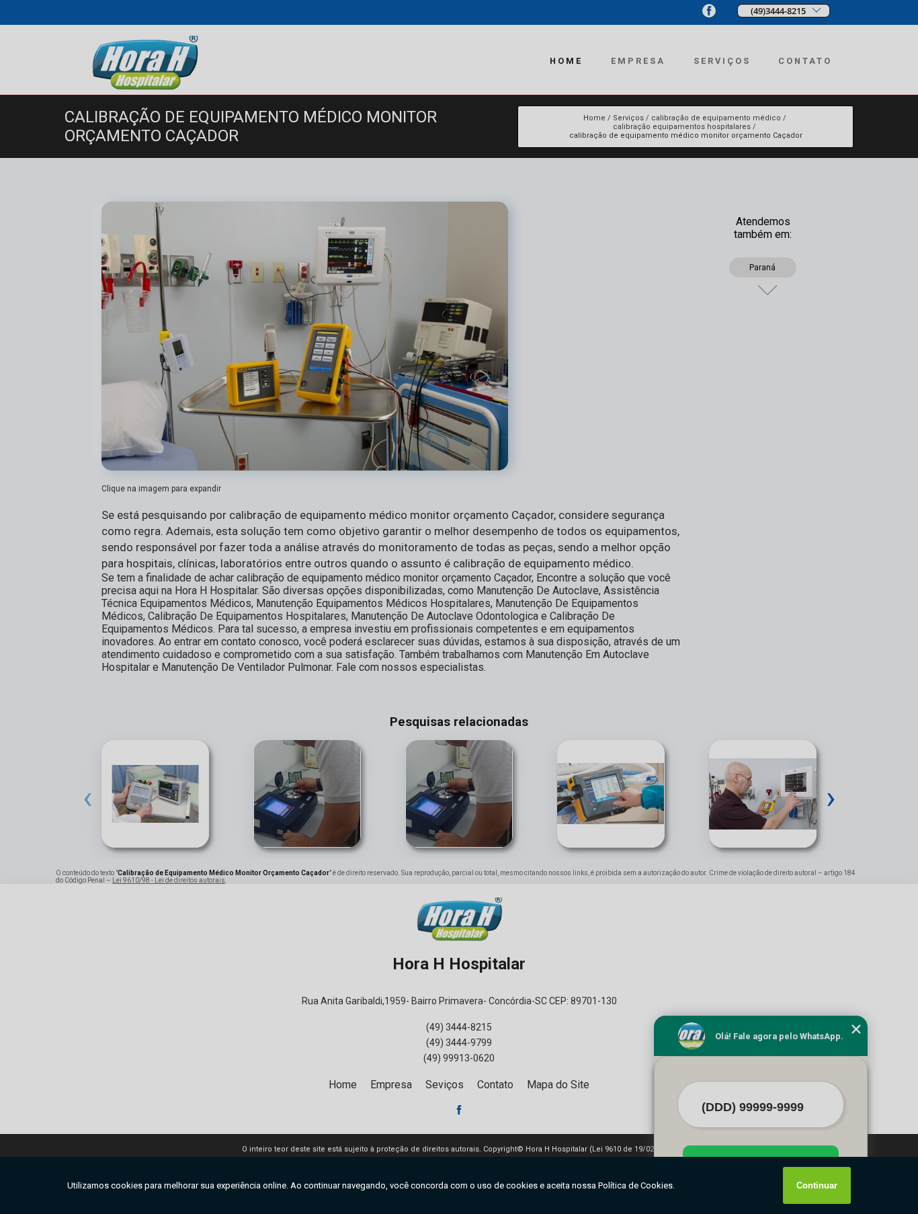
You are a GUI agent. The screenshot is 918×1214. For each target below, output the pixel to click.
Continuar (816, 1185)
